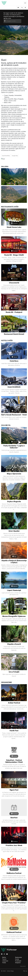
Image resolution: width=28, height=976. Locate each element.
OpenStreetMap (6, 155)
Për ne (25, 971)
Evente (17, 959)
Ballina (4, 957)
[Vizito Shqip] (4, 3)
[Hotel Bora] (14, 350)
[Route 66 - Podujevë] (14, 302)
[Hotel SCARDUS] (14, 376)
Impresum (23, 966)
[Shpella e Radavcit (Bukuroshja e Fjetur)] (14, 550)
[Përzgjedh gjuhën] (18, 7)
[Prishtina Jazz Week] (14, 835)
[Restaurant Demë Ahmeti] (14, 323)
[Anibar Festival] (14, 692)
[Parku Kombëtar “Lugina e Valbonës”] (14, 435)
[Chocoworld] (14, 272)
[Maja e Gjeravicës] (14, 463)
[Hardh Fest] (14, 720)
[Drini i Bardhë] (14, 520)
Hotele (4, 962)
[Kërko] (22, 7)
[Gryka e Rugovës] (14, 491)
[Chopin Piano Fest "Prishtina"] (14, 892)
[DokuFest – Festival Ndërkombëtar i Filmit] (14, 750)
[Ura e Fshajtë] (14, 661)
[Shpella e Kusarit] (14, 633)
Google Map (15, 155)
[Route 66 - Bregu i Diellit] (14, 244)
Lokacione (5, 961)
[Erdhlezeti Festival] (14, 922)
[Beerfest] (14, 807)
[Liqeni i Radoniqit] (14, 580)
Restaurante (18, 957)
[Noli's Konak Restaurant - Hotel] (14, 404)
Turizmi (4, 959)
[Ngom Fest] (14, 779)
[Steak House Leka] (14, 217)
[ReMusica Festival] (14, 863)
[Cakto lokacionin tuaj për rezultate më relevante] (25, 7)
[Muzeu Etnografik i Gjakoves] (14, 606)
